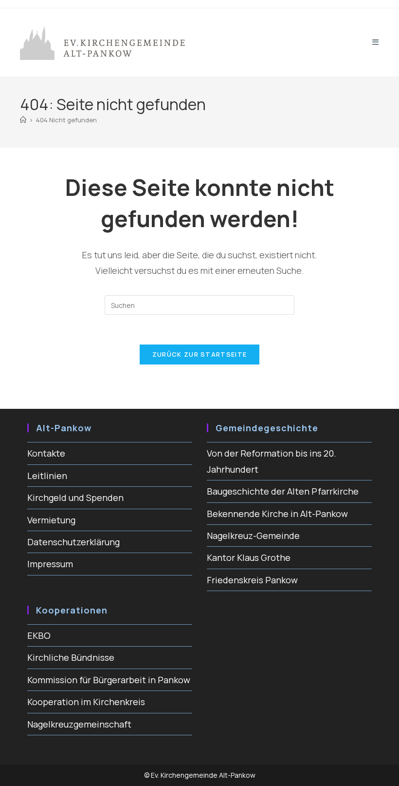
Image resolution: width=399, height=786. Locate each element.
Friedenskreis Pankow (252, 580)
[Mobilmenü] (375, 42)
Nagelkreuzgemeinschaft (79, 724)
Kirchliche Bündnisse (70, 657)
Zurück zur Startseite (199, 354)
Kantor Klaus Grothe (248, 557)
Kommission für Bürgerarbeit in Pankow (108, 680)
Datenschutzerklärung (73, 542)
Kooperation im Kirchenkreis (86, 702)
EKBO (39, 635)
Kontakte (46, 453)
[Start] (23, 119)
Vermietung (51, 520)
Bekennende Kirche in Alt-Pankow (277, 513)
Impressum (50, 564)
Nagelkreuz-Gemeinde (253, 535)
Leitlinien (47, 475)
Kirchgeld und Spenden (75, 497)
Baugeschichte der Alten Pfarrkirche (283, 491)
